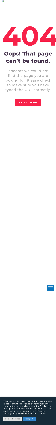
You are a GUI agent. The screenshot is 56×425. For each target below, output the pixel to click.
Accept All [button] (29, 419)
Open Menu (50, 288)
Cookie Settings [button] (12, 419)
